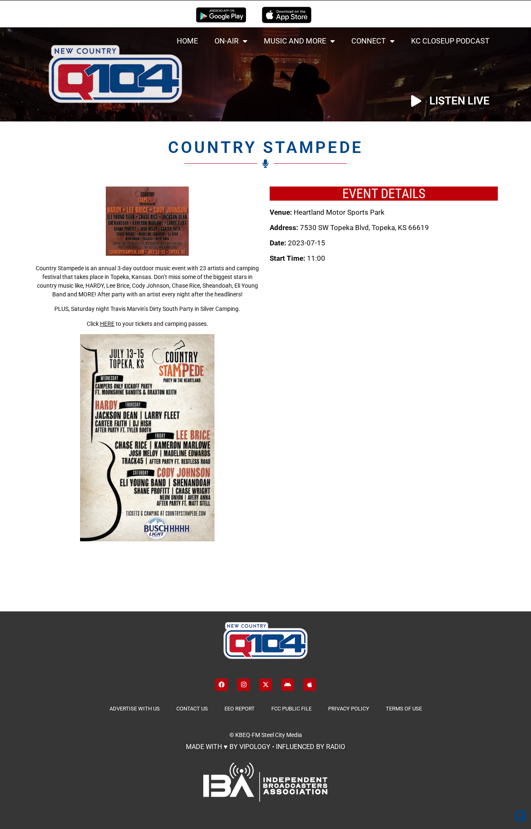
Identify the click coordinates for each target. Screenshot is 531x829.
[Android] (287, 685)
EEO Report (239, 708)
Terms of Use (404, 708)
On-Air (226, 40)
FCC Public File (291, 708)
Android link (221, 15)
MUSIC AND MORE (295, 40)
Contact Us (192, 708)
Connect (368, 40)
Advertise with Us (135, 708)
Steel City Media (281, 735)
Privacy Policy (348, 708)
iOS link (287, 15)
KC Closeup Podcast (450, 40)
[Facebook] (221, 685)
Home (187, 40)
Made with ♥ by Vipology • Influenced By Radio (265, 747)
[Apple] (309, 685)
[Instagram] (243, 685)
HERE (107, 323)
